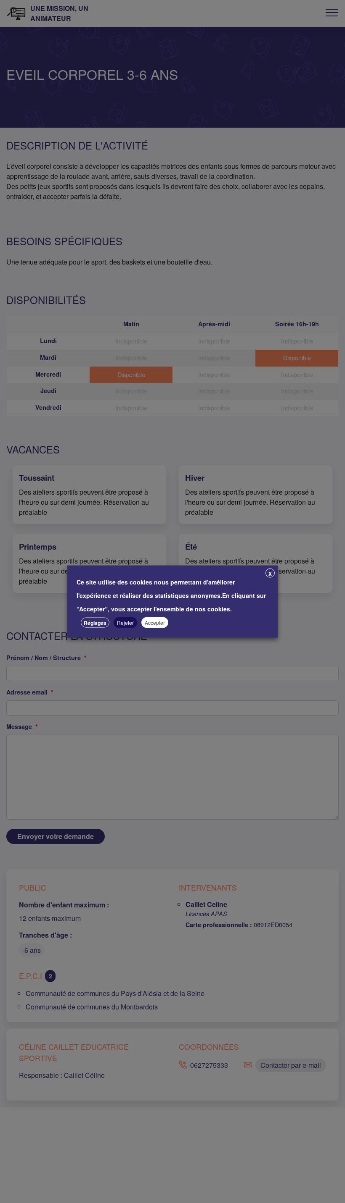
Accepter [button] (155, 622)
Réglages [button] (95, 622)
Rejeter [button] (125, 622)
